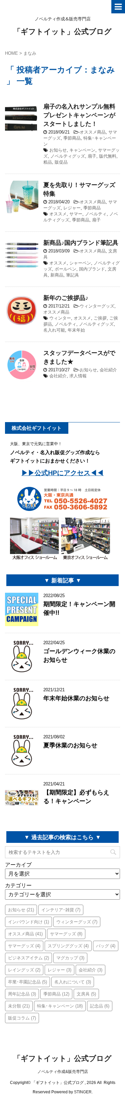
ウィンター (60, 318)
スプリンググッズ (68, 946)
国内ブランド (92, 268)
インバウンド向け (28, 922)
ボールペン (65, 268)
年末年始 (76, 330)
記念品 (99, 1006)
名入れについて (72, 982)
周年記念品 (22, 994)
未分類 (19, 1006)
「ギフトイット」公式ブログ (62, 31)
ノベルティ (96, 213)
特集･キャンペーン (60, 1006)
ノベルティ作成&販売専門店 (62, 1071)
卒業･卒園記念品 (27, 982)
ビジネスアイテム (28, 958)
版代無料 (107, 156)
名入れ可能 (54, 330)
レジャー (72, 207)
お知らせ (58, 150)
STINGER (83, 1092)
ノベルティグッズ (67, 156)
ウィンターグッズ (97, 306)
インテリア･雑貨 (60, 910)
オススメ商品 (93, 132)
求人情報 (78, 375)
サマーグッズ (66, 934)
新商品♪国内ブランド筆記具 (80, 242)
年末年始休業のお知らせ (76, 698)
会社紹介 (108, 369)
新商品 (56, 275)
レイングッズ (24, 970)
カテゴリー (18, 885)
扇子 (92, 156)
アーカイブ (18, 865)
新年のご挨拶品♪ (65, 298)
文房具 (86, 994)
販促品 (61, 162)
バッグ (105, 946)
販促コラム (22, 1018)
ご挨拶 (100, 318)
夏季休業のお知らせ (70, 745)
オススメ (58, 213)
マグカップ (70, 958)
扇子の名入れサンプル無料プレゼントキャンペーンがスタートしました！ (79, 115)
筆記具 (72, 275)
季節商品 (72, 138)
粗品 (47, 162)
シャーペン (80, 262)
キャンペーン (82, 150)
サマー (75, 213)
